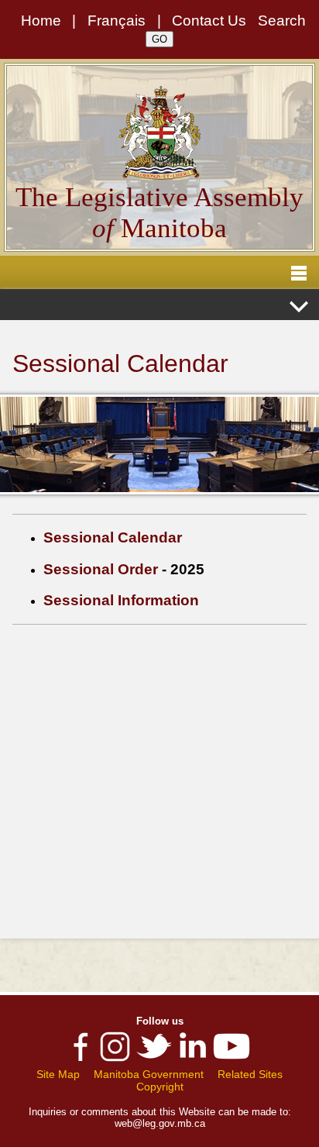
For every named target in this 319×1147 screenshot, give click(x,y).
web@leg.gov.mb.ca (160, 1123)
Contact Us (209, 20)
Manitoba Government (149, 1074)
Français (116, 20)
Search (282, 20)
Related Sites (250, 1074)
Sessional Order (100, 569)
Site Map (58, 1074)
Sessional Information (121, 600)
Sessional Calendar (112, 537)
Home (41, 20)
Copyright (160, 1086)
